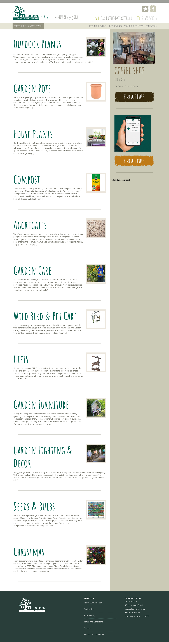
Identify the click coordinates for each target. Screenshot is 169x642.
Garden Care (32, 270)
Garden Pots (32, 88)
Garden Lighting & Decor (42, 456)
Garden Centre (35, 26)
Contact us (151, 26)
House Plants (33, 134)
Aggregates (30, 225)
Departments (115, 26)
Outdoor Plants (37, 44)
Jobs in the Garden (98, 26)
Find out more (134, 97)
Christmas (28, 552)
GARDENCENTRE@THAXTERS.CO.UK (118, 18)
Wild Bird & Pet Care (45, 316)
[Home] (29, 611)
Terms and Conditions (93, 621)
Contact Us (88, 609)
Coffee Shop (20, 26)
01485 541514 (149, 18)
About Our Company (133, 26)
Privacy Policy (89, 615)
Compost (26, 179)
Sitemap (87, 628)
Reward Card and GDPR (94, 634)
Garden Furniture (41, 404)
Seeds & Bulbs (34, 506)
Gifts (21, 359)
